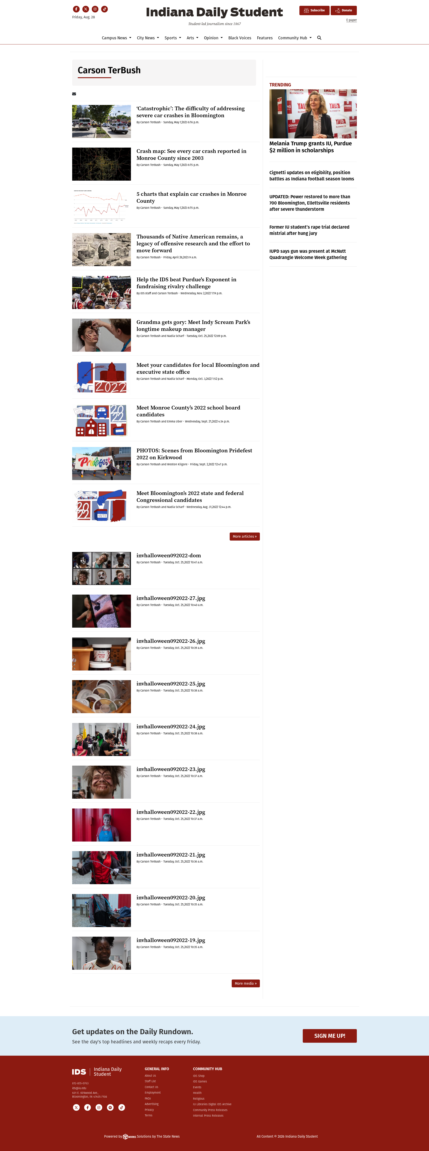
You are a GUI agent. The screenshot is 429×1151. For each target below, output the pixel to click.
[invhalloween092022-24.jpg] (101, 739)
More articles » (245, 536)
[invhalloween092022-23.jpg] (101, 782)
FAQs (148, 1098)
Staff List (150, 1081)
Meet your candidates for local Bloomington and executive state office (198, 368)
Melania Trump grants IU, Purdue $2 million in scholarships (310, 147)
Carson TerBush (150, 122)
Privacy (149, 1110)
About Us (150, 1075)
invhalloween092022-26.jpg (171, 641)
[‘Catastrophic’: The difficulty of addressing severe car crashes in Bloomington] (101, 121)
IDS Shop (198, 1076)
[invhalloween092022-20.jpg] (101, 910)
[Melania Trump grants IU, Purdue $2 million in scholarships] (313, 113)
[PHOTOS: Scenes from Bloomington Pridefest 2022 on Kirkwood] (101, 463)
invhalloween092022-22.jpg (171, 812)
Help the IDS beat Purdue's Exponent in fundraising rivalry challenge (186, 283)
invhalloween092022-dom (169, 555)
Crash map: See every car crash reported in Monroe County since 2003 (191, 154)
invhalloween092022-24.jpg (171, 726)
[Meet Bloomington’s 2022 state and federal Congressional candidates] (101, 506)
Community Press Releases (210, 1110)
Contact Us (151, 1087)
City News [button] (146, 38)
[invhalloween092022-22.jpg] (101, 825)
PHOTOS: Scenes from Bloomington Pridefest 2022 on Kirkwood (194, 454)
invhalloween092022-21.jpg (171, 854)
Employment (153, 1092)
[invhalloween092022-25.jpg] (101, 696)
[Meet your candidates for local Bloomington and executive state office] (101, 378)
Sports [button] (171, 38)
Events (197, 1087)
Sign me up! (329, 1035)
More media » (246, 983)
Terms (148, 1115)
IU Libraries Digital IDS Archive (212, 1104)
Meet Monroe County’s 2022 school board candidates (188, 411)
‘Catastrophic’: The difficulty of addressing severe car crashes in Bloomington (191, 112)
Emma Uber (174, 421)
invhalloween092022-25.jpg (171, 683)
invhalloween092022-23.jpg (171, 769)
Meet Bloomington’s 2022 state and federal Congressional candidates (190, 496)
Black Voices (239, 38)
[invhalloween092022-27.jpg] (101, 611)
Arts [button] (191, 38)
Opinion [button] (211, 38)
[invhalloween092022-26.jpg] (101, 654)
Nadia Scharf (175, 336)
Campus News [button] (115, 38)
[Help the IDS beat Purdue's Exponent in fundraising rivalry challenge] (101, 292)
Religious (198, 1098)
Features (265, 38)
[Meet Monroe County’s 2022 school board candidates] (101, 420)
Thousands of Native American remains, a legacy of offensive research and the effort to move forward (193, 243)
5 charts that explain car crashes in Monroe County (192, 197)
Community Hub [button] (293, 38)
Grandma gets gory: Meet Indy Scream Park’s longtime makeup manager (193, 325)
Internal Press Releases (208, 1115)
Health (197, 1093)
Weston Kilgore (177, 464)
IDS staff (145, 293)
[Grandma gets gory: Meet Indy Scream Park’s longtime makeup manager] (101, 335)
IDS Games (200, 1081)
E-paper (351, 20)
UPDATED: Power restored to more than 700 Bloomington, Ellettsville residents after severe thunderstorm (309, 203)
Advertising (151, 1104)
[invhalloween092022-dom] (101, 568)
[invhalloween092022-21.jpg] (101, 867)
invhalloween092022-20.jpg (171, 897)
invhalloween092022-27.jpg (171, 598)
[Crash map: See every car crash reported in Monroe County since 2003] (101, 164)
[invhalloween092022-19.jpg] (101, 953)
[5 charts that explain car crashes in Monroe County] (101, 207)
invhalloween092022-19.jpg (171, 940)
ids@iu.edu (79, 1088)
